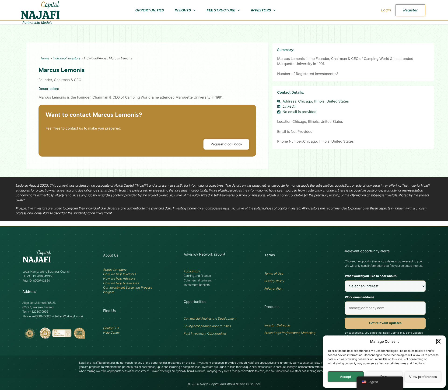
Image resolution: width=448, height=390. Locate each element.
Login (386, 10)
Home (45, 58)
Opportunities (149, 10)
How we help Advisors (119, 278)
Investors (261, 10)
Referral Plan (273, 288)
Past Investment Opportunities (205, 333)
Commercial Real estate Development (210, 318)
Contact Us (111, 328)
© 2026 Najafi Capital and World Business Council (224, 384)
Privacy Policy (274, 281)
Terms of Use (273, 273)
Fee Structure (221, 10)
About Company (114, 269)
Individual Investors (66, 58)
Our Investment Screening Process (127, 287)
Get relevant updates (385, 323)
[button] (438, 341)
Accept (345, 377)
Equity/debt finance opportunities (207, 326)
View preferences (423, 377)
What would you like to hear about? (371, 276)
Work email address (359, 297)
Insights (183, 10)
